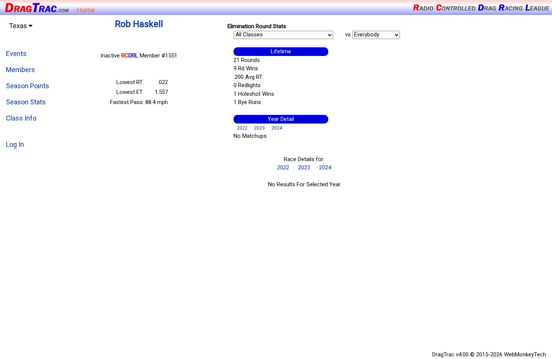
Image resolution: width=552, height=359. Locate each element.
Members (20, 70)
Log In (15, 144)
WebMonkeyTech (525, 354)
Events (16, 53)
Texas (19, 26)
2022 (242, 128)
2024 (276, 128)
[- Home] (36, 7)
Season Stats (26, 102)
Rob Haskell (139, 24)
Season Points (27, 86)
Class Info (21, 118)
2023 (259, 128)
